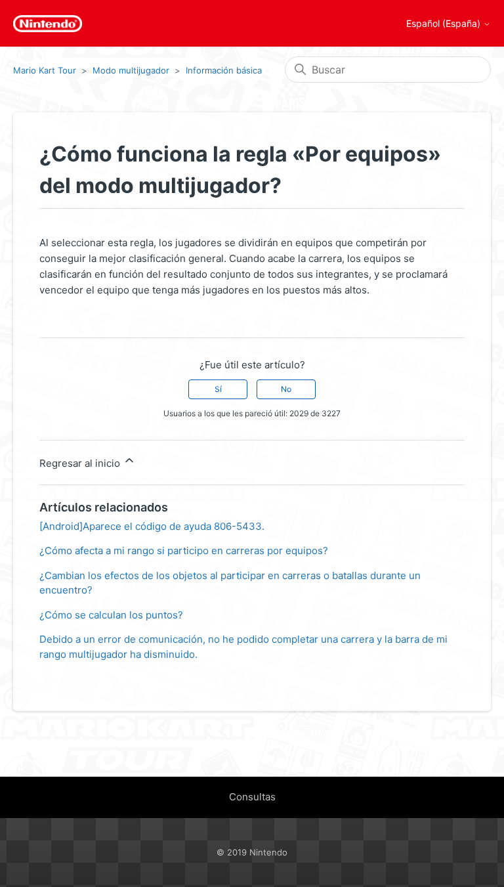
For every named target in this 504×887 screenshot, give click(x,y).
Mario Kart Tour (44, 70)
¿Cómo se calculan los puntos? (111, 615)
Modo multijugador (131, 70)
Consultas (252, 796)
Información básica (224, 70)
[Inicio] (47, 23)
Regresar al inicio (81, 463)
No (286, 389)
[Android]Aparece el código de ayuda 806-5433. (151, 526)
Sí (218, 389)
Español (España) (444, 23)
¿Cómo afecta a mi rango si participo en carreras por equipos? (183, 550)
